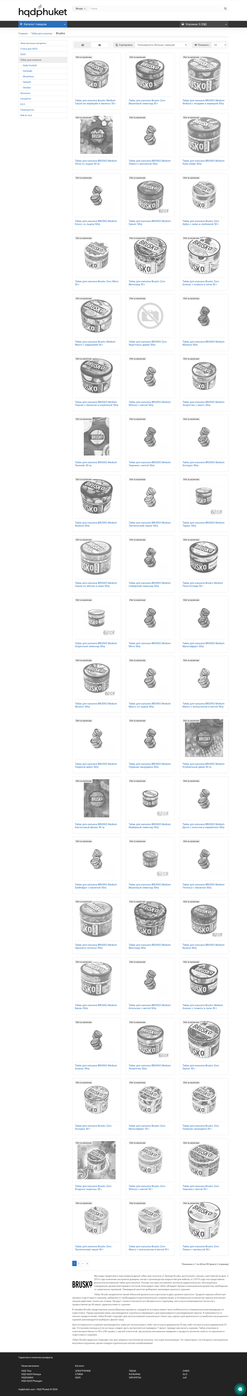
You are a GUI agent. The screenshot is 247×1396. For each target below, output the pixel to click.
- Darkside (26, 71)
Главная (23, 33)
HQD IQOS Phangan (31, 1381)
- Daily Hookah (28, 65)
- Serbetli (25, 82)
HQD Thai (26, 1370)
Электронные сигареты (33, 43)
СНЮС (186, 1370)
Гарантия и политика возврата (35, 1357)
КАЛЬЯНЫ (134, 1374)
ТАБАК (132, 1370)
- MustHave (27, 76)
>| (87, 1263)
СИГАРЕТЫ (134, 1377)
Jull (184, 1377)
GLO (22, 104)
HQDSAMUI (27, 1377)
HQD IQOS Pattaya (31, 1374)
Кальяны (25, 93)
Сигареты (25, 98)
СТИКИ (79, 1374)
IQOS (23, 54)
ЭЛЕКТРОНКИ (83, 1370)
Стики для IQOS (28, 48)
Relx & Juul (26, 115)
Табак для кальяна (41, 33)
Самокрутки (27, 109)
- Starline (25, 87)
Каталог (35, 24)
